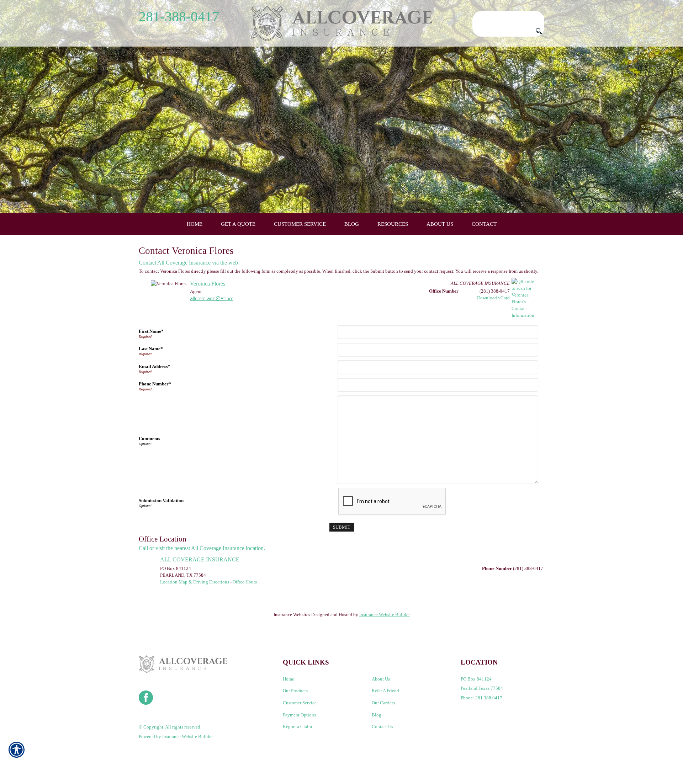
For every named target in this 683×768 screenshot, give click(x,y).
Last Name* (151, 348)
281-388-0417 (179, 17)
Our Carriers (383, 702)
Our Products (295, 690)
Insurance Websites (292, 614)
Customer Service (300, 702)
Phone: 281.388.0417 (481, 697)
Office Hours (245, 582)
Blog (376, 715)
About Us (381, 679)
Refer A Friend (385, 690)
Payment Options (299, 715)
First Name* (151, 331)
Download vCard (493, 297)
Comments (149, 438)
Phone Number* (155, 383)
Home (288, 679)
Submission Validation (161, 500)
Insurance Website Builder (384, 614)
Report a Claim (297, 726)
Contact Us (382, 726)
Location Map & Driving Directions (194, 582)
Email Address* (154, 366)
